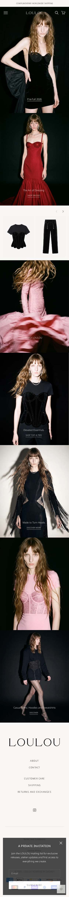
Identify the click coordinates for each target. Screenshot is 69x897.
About (34, 760)
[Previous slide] (56, 211)
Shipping (34, 785)
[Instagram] (34, 810)
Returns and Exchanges (35, 791)
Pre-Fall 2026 (34, 99)
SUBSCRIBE (34, 884)
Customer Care (34, 778)
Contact (34, 767)
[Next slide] (63, 211)
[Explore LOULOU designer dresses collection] (34, 159)
